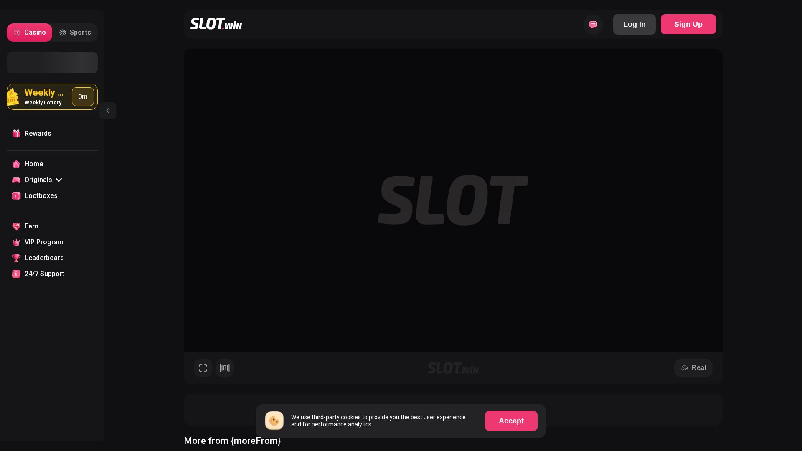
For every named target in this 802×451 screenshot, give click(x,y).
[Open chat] (593, 25)
